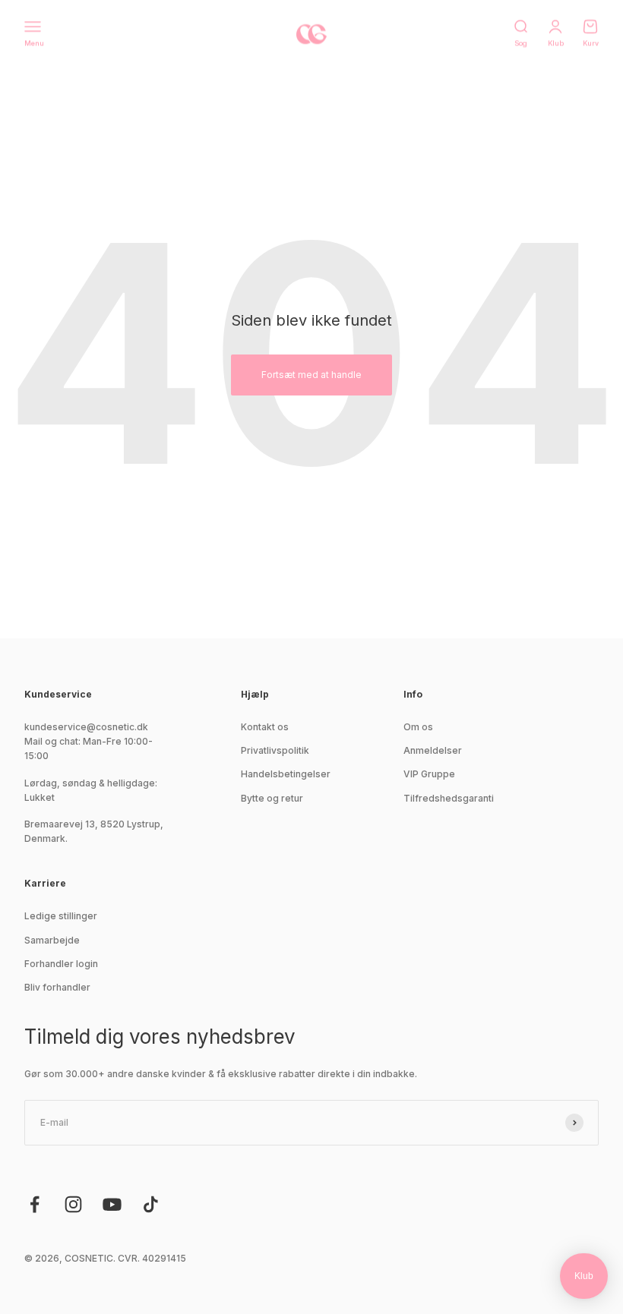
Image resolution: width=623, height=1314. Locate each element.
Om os (418, 727)
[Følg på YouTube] (112, 1204)
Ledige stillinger (60, 916)
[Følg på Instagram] (73, 1204)
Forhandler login (61, 963)
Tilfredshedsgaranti (448, 798)
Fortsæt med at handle (311, 374)
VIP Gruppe (429, 774)
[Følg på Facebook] (34, 1204)
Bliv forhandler (57, 987)
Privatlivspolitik (275, 750)
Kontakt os (265, 727)
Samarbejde (52, 940)
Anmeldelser (432, 750)
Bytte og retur (272, 798)
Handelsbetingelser (285, 774)
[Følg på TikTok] (151, 1204)
